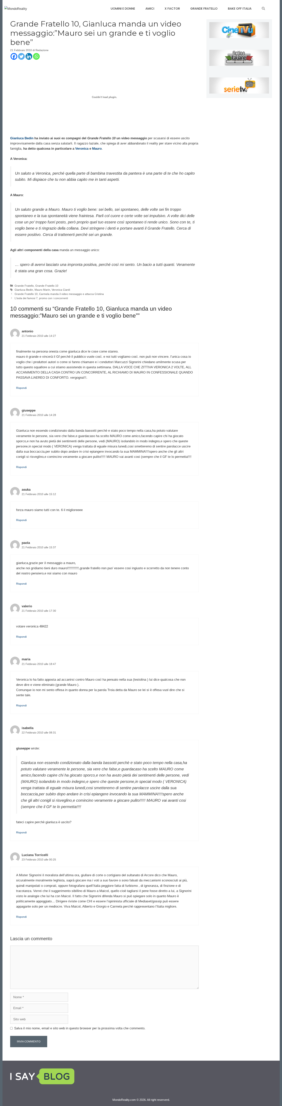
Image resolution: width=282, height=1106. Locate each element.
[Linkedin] (29, 56)
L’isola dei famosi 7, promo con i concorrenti (41, 298)
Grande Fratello (204, 8)
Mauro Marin (42, 289)
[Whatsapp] (36, 56)
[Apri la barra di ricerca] (263, 8)
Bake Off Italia (239, 8)
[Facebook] (14, 56)
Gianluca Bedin (21, 138)
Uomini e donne (123, 8)
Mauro (97, 148)
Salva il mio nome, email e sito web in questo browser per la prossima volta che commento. (79, 1028)
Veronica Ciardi (61, 289)
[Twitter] (21, 56)
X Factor (172, 8)
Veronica (81, 148)
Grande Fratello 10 (46, 285)
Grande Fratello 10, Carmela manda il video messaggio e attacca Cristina (59, 293)
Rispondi (21, 387)
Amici (149, 8)
